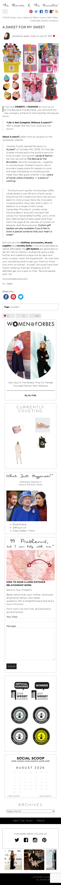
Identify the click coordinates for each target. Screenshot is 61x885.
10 (20, 782)
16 (14, 785)
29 (47, 788)
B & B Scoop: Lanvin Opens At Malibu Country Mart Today (31, 17)
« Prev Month (13, 796)
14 (41, 782)
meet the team (22, 820)
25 (25, 788)
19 (31, 785)
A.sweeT (14, 307)
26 (31, 788)
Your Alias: (12, 616)
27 (36, 788)
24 (20, 788)
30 (14, 792)
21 (41, 785)
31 (20, 792)
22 (47, 785)
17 (20, 785)
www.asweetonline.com (15, 279)
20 (36, 785)
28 (41, 788)
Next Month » (46, 796)
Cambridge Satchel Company (43, 20)
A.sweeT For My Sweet (23, 27)
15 (46, 782)
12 (31, 782)
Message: (11, 626)
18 (25, 785)
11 (25, 782)
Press (41, 820)
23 (14, 788)
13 (36, 782)
